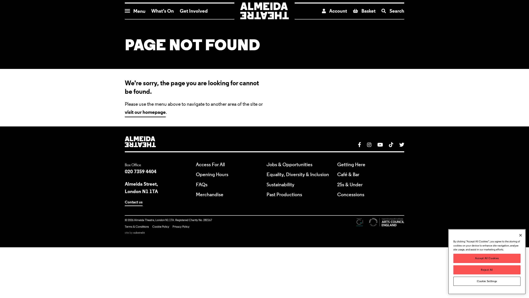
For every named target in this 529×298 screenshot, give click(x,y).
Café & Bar (348, 174)
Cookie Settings (487, 281)
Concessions (350, 194)
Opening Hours (212, 174)
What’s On (162, 11)
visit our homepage (145, 112)
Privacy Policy (181, 226)
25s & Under (350, 184)
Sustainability (280, 184)
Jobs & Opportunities (289, 164)
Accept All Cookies (487, 258)
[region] (487, 261)
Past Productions (284, 194)
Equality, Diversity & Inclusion (298, 174)
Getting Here (351, 164)
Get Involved (194, 11)
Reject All (487, 270)
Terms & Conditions (137, 226)
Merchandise (209, 194)
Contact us (134, 202)
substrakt (139, 232)
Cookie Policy (160, 226)
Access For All (210, 164)
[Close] (520, 235)
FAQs (201, 184)
